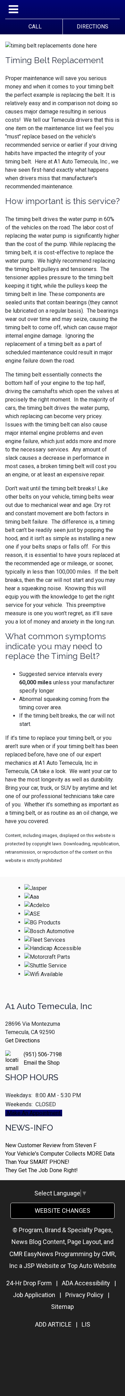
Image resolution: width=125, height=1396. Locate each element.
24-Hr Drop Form (29, 1283)
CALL (34, 26)
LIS (86, 1324)
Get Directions (22, 1040)
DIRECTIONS (91, 26)
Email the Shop (42, 1062)
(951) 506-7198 (43, 1054)
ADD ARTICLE (53, 1324)
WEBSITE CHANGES (62, 1210)
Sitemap (62, 1306)
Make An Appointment (33, 1113)
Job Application (34, 1294)
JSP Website (41, 1265)
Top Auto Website (91, 1265)
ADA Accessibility (86, 1283)
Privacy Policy (84, 1294)
